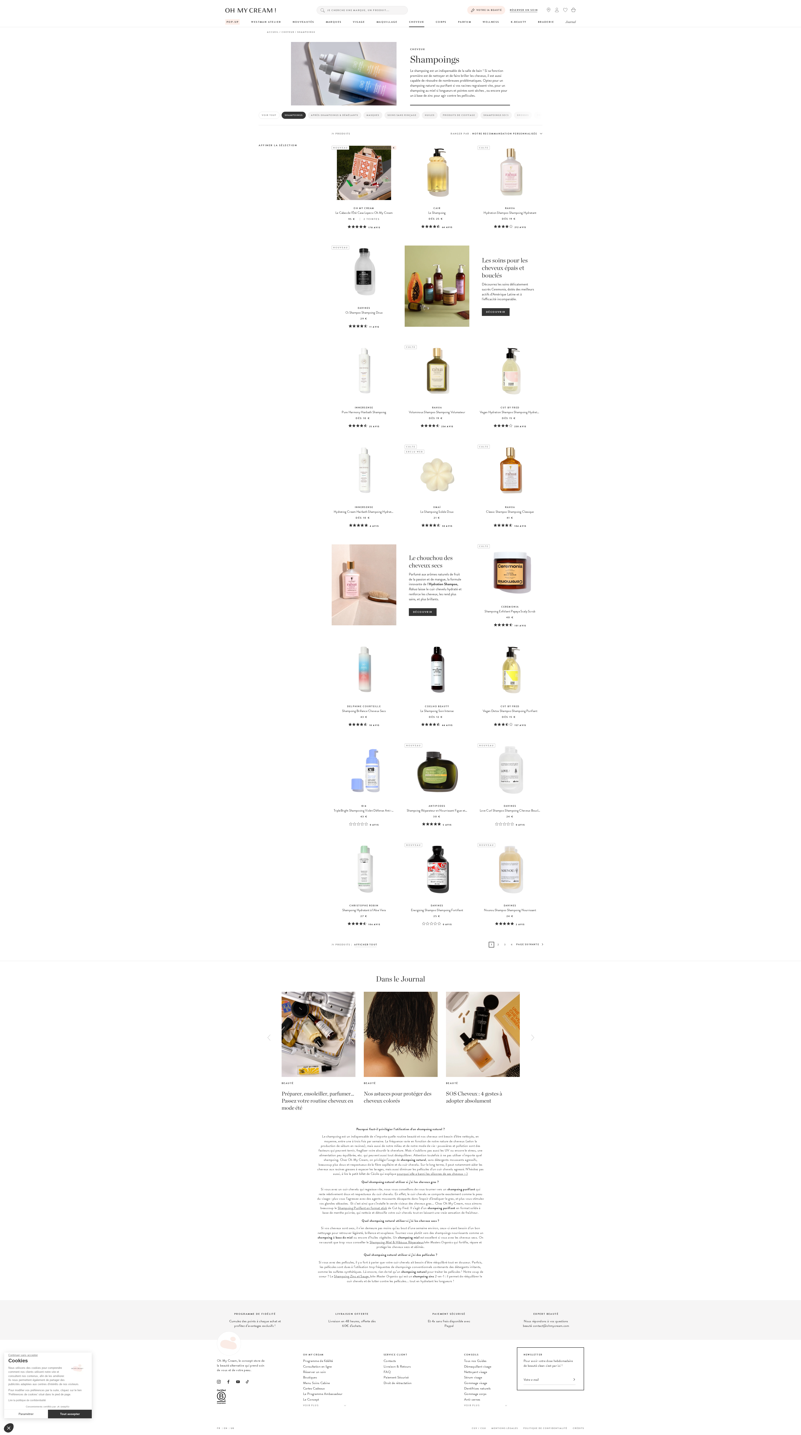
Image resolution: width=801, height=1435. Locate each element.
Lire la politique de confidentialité (27, 1400)
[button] (9, 1428)
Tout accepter (70, 1414)
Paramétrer (26, 1414)
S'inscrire (472, 719)
